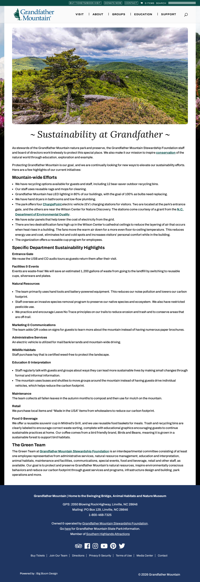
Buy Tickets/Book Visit (85, 3)
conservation (166, 152)
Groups (118, 14)
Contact (131, 3)
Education (143, 14)
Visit (80, 14)
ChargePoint (52, 204)
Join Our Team (58, 555)
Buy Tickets (38, 555)
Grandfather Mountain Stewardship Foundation (74, 451)
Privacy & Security (100, 555)
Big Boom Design (47, 573)
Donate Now (113, 3)
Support (168, 14)
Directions (78, 555)
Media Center (145, 555)
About (98, 14)
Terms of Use (124, 555)
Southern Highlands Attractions (108, 534)
